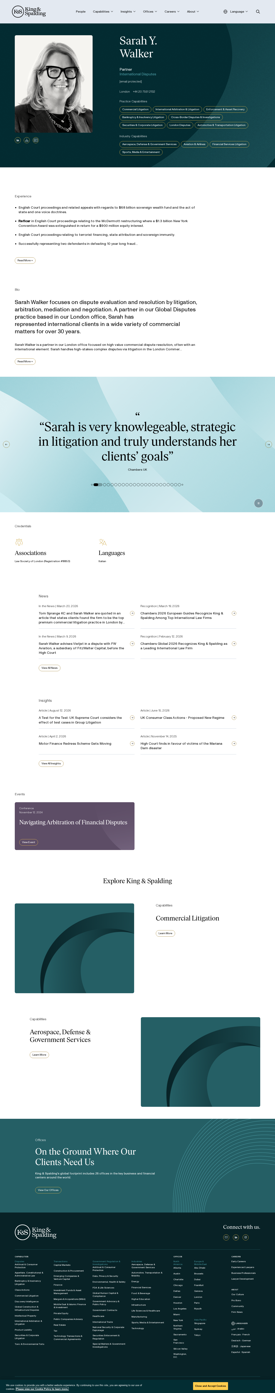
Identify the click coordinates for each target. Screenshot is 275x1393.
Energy (135, 1281)
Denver (177, 1297)
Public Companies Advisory (68, 1319)
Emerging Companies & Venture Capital (66, 1277)
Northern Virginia (178, 1327)
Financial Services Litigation (229, 144)
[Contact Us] (226, 1237)
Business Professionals (243, 1273)
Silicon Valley (180, 1348)
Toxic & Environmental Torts (29, 1344)
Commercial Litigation (135, 109)
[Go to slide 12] (138, 484)
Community (237, 1306)
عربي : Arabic (237, 1328)
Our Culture (237, 1294)
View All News (50, 668)
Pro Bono (236, 1300)
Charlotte (178, 1279)
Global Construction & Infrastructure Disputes (27, 1308)
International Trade (103, 1322)
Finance (58, 1285)
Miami (176, 1314)
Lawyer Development (242, 1279)
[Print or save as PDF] (27, 140)
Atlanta (177, 1267)
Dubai (197, 1279)
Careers (236, 1257)
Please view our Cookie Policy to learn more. (42, 1389)
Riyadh (198, 1308)
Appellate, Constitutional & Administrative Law (29, 1274)
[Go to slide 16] (153, 484)
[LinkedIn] (18, 140)
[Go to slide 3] (101, 484)
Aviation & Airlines (194, 144)
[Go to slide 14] (145, 484)
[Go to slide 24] (182, 484)
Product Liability (23, 1330)
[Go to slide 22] (175, 484)
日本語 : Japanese (240, 1346)
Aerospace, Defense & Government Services (149, 144)
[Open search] (258, 11)
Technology (138, 1328)
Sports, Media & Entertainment (141, 152)
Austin (176, 1273)
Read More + (25, 260)
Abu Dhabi (199, 1267)
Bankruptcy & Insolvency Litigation (143, 117)
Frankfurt (199, 1285)
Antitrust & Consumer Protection (26, 1266)
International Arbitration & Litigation (177, 109)
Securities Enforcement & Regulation (106, 1337)
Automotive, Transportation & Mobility (147, 1274)
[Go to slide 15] (149, 484)
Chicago (178, 1285)
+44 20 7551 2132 (144, 91)
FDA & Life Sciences (103, 1287)
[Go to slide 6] (115, 484)
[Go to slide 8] (123, 484)
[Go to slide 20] (168, 484)
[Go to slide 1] (92, 484)
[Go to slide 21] (171, 484)
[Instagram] (246, 1237)
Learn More (165, 933)
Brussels (198, 1273)
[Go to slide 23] (179, 484)
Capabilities (21, 1256)
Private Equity (61, 1313)
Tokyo (197, 1335)
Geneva (198, 1291)
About (235, 1290)
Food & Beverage (141, 1293)
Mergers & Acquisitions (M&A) (69, 1299)
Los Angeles (180, 1308)
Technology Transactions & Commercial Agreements (68, 1337)
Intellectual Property (25, 1315)
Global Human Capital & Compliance (105, 1294)
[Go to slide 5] (112, 484)
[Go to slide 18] (160, 484)
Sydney (198, 1329)
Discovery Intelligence (27, 1301)
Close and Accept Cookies (210, 1386)
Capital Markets (62, 1265)
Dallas (176, 1291)
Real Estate (60, 1325)
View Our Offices (48, 1190)
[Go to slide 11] (134, 484)
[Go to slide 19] (164, 484)
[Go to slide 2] (94, 484)
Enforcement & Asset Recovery (225, 109)
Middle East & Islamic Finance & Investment (70, 1306)
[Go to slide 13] (141, 484)
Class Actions (22, 1290)
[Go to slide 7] (119, 484)
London (198, 1297)
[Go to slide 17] (156, 484)
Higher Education (141, 1299)
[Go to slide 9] (127, 484)
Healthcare (98, 1316)
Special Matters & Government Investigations (109, 1345)
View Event (28, 842)
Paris (196, 1303)
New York (178, 1320)
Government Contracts (105, 1310)
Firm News (236, 1312)
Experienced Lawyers (242, 1267)
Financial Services (141, 1287)
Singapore (199, 1323)
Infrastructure (139, 1305)
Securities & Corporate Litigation (142, 125)
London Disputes (180, 125)
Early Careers (238, 1261)
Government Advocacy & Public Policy (106, 1303)
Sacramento (180, 1334)
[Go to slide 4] (108, 484)
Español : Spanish (240, 1352)
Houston (177, 1303)
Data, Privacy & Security (105, 1276)
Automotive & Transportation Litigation (221, 125)
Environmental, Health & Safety (109, 1282)
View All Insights (51, 763)
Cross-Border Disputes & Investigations (195, 117)
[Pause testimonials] (258, 503)
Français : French (240, 1334)
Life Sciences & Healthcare (146, 1310)
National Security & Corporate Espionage (108, 1329)
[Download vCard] (36, 140)
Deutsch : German (241, 1340)
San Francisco (178, 1341)
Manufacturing (139, 1316)
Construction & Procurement (69, 1270)
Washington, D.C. (180, 1355)
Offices (177, 1256)
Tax (55, 1330)
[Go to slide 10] (130, 484)
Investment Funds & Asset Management (67, 1292)
